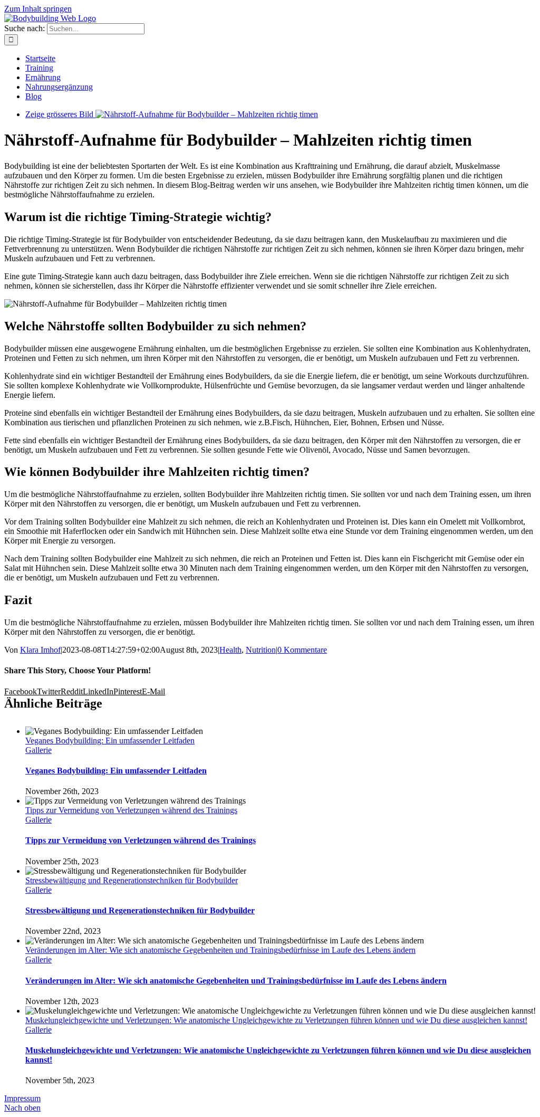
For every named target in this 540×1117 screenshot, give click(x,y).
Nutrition (261, 649)
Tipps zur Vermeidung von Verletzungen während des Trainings (131, 810)
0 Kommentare (302, 649)
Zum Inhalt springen (38, 8)
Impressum (22, 1098)
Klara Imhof (40, 649)
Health (230, 649)
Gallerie (38, 750)
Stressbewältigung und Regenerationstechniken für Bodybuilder (131, 880)
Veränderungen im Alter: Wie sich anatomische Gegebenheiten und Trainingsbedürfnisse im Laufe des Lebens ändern (220, 950)
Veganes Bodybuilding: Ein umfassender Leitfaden (110, 740)
